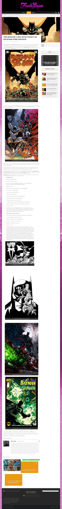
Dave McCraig (32, 431)
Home (4, 16)
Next (58, 60)
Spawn (16, 435)
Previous (42, 60)
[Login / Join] (58, 12)
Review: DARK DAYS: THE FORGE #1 (29, 470)
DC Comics (5, 433)
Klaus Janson (6, 435)
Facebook (51, 14)
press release (12, 435)
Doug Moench (11, 433)
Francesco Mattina (18, 433)
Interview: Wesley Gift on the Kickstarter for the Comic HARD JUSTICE (52, 74)
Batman (10, 431)
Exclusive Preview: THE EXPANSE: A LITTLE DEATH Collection (49, 63)
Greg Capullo (29, 433)
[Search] (56, 12)
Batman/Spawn (15, 431)
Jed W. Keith (6, 41)
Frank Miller (24, 433)
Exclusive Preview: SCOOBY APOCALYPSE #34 (12, 467)
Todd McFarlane (21, 435)
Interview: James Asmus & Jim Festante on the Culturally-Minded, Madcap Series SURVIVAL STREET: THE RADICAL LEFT (25, 14)
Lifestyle (24, 12)
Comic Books (17, 41)
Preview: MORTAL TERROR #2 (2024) (51, 88)
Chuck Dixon (26, 431)
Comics (28, 12)
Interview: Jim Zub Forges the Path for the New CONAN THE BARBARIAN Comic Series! (52, 79)
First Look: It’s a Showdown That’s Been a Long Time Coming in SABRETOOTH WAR (52, 84)
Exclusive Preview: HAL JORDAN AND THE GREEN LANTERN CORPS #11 (14, 481)
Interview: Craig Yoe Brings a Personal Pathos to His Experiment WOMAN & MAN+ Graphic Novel (52, 93)
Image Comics (35, 433)
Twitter (55, 14)
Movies (33, 12)
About (58, 14)
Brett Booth (21, 431)
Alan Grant (5, 431)
